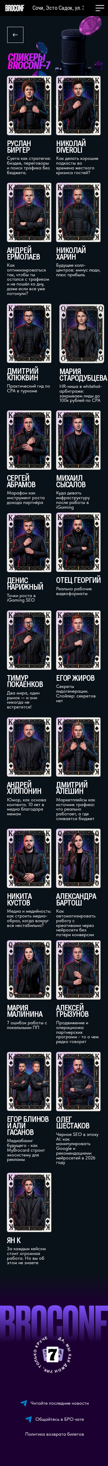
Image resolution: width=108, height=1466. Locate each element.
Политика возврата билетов (54, 1434)
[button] (100, 8)
